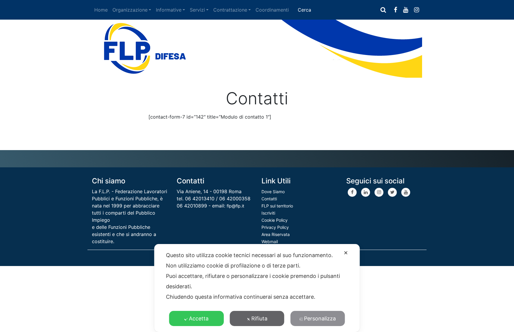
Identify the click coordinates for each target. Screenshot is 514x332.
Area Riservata (275, 234)
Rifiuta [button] (259, 318)
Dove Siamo (273, 191)
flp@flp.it (235, 205)
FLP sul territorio (277, 205)
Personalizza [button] (320, 318)
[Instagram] (378, 192)
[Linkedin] (365, 192)
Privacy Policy (275, 227)
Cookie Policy (274, 220)
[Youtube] (405, 192)
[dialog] (257, 288)
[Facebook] (352, 192)
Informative (168, 10)
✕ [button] (346, 253)
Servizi (197, 10)
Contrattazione (230, 10)
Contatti (269, 198)
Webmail (269, 241)
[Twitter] (392, 192)
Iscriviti (268, 212)
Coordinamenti (272, 10)
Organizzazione (130, 10)
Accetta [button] (199, 318)
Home (101, 10)
